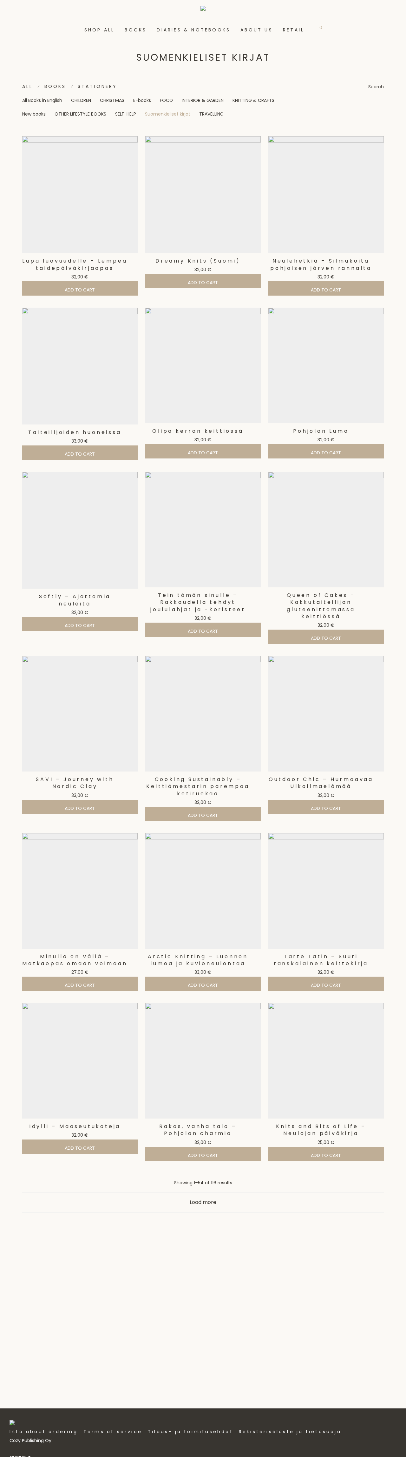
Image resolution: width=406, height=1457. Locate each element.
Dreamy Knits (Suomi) (197, 260)
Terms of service (112, 1431)
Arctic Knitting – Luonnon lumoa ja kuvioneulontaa (198, 960)
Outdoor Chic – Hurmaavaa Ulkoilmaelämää (321, 783)
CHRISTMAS (112, 100)
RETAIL (293, 30)
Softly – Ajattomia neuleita (75, 600)
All (27, 86)
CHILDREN (81, 100)
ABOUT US (256, 30)
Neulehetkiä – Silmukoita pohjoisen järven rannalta (321, 264)
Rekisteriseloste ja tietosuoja (290, 1431)
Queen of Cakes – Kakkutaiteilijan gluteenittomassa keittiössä (321, 605)
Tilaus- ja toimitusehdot (190, 1431)
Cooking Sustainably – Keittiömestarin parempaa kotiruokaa (197, 786)
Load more (203, 1202)
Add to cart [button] (80, 290)
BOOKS (136, 30)
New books (34, 114)
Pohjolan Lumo (321, 431)
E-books (142, 100)
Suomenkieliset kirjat (167, 114)
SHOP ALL (99, 30)
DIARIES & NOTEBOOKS (193, 30)
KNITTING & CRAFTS (253, 100)
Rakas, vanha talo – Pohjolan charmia (197, 1130)
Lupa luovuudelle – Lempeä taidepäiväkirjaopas (74, 264)
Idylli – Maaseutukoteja (75, 1126)
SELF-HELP (125, 114)
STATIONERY (97, 86)
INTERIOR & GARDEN (203, 100)
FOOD (166, 100)
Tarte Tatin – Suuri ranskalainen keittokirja (321, 960)
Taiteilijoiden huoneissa (74, 432)
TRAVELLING (211, 114)
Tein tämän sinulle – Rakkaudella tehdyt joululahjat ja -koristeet (198, 602)
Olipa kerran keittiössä (197, 431)
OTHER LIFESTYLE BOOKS (80, 114)
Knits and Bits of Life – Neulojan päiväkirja (321, 1130)
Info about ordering (44, 1431)
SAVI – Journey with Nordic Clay (75, 783)
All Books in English (42, 100)
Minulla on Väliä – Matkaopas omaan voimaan (74, 960)
